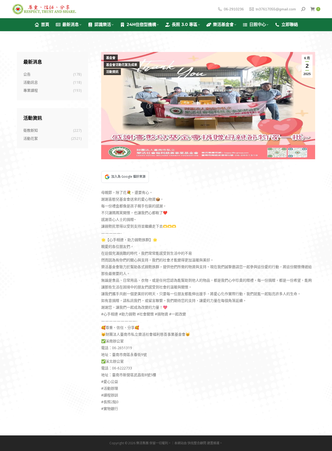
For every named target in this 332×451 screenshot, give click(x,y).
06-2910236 (234, 9)
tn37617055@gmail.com (276, 9)
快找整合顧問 (197, 443)
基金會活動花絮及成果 (121, 65)
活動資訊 (112, 72)
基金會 (110, 58)
